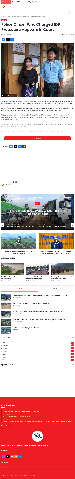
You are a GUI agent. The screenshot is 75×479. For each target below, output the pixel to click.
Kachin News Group (30, 475)
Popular (19, 288)
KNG (15, 182)
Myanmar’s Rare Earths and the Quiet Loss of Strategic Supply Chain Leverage (39, 320)
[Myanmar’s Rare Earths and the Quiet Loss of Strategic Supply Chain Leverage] (6, 322)
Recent (55, 288)
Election (4, 348)
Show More (37, 138)
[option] (37, 212)
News (9, 16)
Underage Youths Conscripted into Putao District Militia (61, 278)
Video (4, 360)
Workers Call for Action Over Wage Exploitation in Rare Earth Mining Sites (33, 2)
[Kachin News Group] (10, 6)
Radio (4, 357)
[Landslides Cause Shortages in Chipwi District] (12, 269)
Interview (5, 345)
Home (4, 16)
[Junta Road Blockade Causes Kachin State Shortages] (37, 269)
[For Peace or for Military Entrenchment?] (6, 330)
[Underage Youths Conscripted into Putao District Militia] (62, 269)
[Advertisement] (37, 165)
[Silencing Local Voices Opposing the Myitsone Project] (6, 306)
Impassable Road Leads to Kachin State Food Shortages (37, 212)
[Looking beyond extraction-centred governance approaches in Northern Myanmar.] (6, 297)
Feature (4, 351)
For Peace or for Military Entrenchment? (26, 328)
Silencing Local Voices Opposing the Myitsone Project (31, 303)
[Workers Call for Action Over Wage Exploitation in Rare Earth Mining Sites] (6, 314)
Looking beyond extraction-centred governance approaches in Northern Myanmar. (41, 295)
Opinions (5, 354)
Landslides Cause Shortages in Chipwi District (11, 278)
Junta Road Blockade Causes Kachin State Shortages (36, 278)
